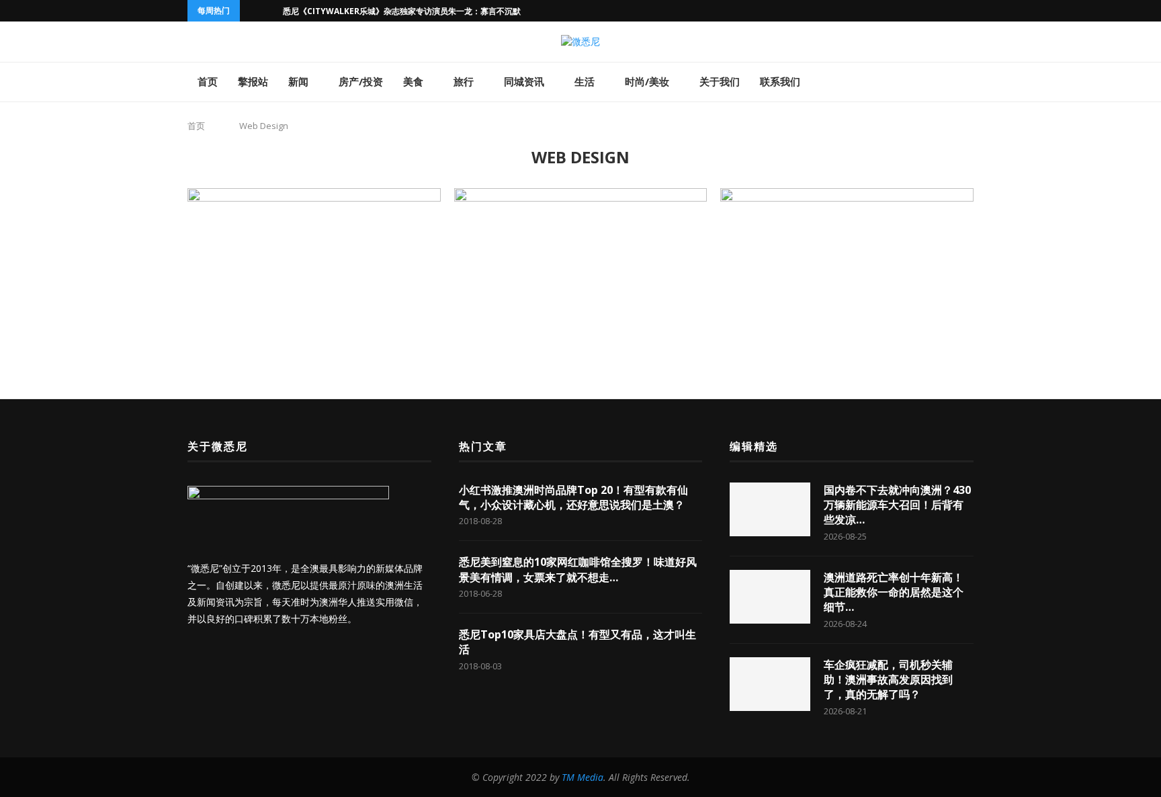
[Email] (908, 11)
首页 (208, 81)
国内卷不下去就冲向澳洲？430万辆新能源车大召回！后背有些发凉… (897, 505)
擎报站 (253, 81)
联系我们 (780, 81)
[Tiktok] (970, 11)
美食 (413, 81)
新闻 (298, 81)
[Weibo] (939, 11)
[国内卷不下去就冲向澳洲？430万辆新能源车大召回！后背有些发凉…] (770, 509)
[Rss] (954, 11)
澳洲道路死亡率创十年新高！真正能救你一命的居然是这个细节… (893, 592)
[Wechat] (923, 11)
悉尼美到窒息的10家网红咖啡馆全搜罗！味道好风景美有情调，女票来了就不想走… (578, 569)
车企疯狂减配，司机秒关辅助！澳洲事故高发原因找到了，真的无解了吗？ (888, 679)
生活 (584, 81)
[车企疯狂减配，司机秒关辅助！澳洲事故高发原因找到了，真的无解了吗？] (770, 684)
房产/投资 (361, 81)
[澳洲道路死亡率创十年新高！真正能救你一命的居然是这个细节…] (770, 597)
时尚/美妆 (647, 81)
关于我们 (719, 81)
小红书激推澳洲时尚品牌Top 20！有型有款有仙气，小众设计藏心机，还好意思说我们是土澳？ (573, 497)
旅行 (464, 81)
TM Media (582, 777)
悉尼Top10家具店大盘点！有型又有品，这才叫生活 (577, 642)
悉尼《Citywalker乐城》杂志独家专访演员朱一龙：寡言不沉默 (402, 11)
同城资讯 (524, 81)
